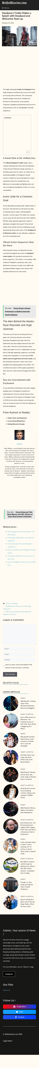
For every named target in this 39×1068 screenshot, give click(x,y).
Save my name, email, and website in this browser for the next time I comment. (18, 666)
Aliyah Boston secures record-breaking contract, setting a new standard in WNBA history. (27, 793)
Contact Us (9, 974)
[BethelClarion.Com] (14, 3)
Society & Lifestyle (11, 603)
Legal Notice (7, 1041)
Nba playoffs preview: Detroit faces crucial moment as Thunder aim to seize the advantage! (27, 741)
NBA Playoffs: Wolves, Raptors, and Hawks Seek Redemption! (28, 810)
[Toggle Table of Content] (27, 152)
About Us (26, 967)
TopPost (6, 990)
